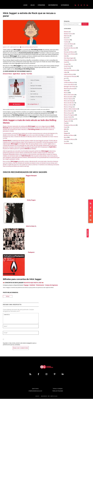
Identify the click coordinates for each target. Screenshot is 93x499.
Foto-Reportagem (69, 58)
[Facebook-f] (78, 5)
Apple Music (16, 74)
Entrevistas (67, 46)
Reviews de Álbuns (69, 135)
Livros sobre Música (69, 84)
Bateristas (67, 36)
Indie (65, 72)
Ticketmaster (40, 285)
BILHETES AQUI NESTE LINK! (33, 282)
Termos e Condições (58, 388)
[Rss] (75, 5)
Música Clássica (68, 99)
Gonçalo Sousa (15, 47)
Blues (65, 38)
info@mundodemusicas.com (35, 391)
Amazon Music (7, 74)
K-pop (65, 80)
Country (66, 42)
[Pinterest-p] (84, 5)
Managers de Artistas (70, 86)
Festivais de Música (69, 52)
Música (31, 47)
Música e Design (68, 107)
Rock (36, 47)
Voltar (7, 296)
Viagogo (26, 285)
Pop (34, 47)
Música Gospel (68, 113)
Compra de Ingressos (51, 285)
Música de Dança (68, 101)
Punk (65, 127)
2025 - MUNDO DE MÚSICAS (46, 396)
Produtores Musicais (69, 125)
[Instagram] (81, 5)
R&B (65, 129)
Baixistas (66, 31)
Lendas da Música (25, 47)
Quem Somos (35, 388)
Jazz (65, 78)
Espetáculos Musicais (69, 48)
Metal (65, 90)
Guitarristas (67, 66)
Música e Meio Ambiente (70, 109)
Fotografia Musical (69, 60)
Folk (65, 56)
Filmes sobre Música (69, 54)
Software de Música (69, 139)
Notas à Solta (67, 117)
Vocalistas (66, 143)
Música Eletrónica (69, 111)
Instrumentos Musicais (70, 76)
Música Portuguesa (69, 115)
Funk (65, 62)
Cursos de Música (69, 44)
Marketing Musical (69, 88)
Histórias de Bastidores (70, 70)
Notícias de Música (69, 119)
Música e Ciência (68, 105)
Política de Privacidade (57, 391)
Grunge (66, 64)
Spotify (23, 74)
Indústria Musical (68, 74)
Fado (65, 50)
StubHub (32, 285)
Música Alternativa (69, 94)
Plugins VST (67, 121)
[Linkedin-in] (87, 5)
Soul (65, 141)
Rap (65, 131)
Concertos (67, 40)
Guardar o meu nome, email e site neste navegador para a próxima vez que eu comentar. (19, 343)
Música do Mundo (69, 103)
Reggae (66, 133)
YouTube (29, 74)
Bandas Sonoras (68, 33)
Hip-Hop (66, 68)
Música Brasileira (68, 96)
